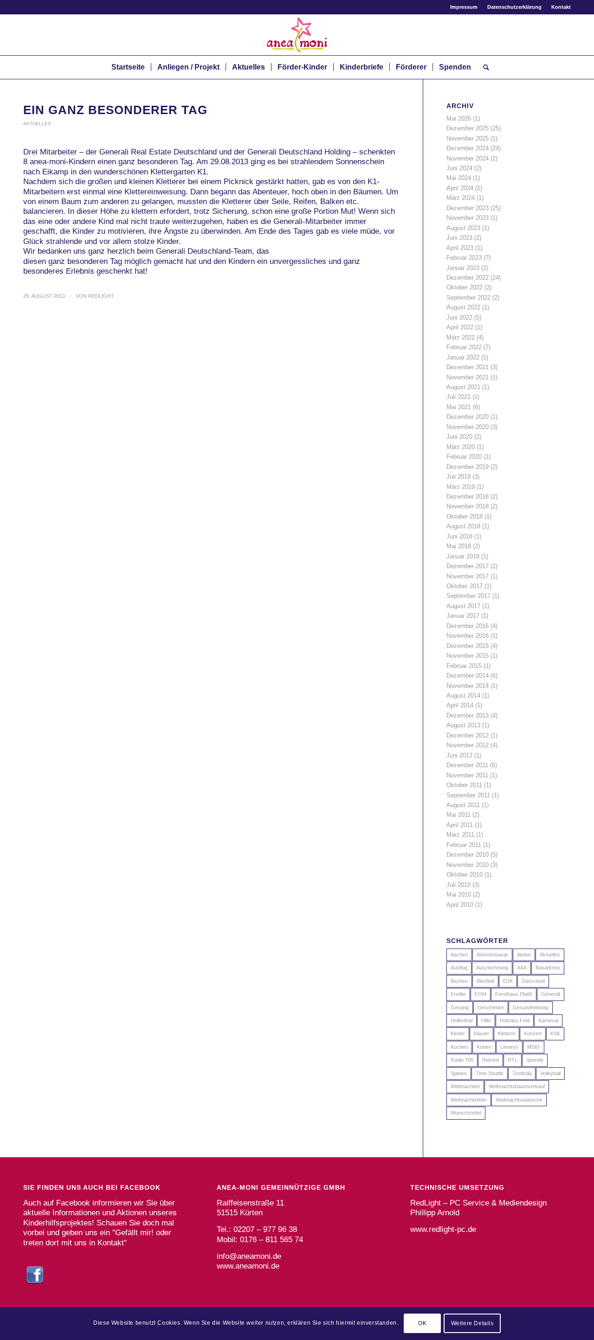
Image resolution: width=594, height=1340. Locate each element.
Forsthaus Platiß (513, 994)
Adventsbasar (492, 954)
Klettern (506, 1033)
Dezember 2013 (467, 715)
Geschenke (491, 1007)
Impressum (464, 7)
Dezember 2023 (467, 208)
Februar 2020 (464, 456)
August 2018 (463, 526)
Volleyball (550, 1073)
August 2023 (463, 227)
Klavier (481, 1033)
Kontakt (561, 7)
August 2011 (463, 804)
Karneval (548, 1020)
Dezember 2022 (467, 277)
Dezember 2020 (467, 416)
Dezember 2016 (467, 625)
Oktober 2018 (464, 516)
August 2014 (463, 695)
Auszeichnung (492, 967)
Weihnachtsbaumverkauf (517, 1086)
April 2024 (459, 188)
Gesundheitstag (531, 1007)
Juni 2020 (459, 436)
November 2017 (467, 576)
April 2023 (459, 247)
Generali (550, 994)
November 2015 (467, 655)
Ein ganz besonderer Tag (115, 110)
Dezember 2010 (467, 854)
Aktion (524, 954)
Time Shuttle (490, 1073)
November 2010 (467, 864)
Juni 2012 (459, 755)
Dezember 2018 (467, 496)
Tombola (521, 1073)
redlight (101, 296)
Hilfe (486, 1020)
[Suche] (483, 67)
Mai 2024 (458, 177)
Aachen (459, 954)
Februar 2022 (464, 347)
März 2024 (460, 197)
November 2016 (467, 635)
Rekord (490, 1060)
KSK (555, 1033)
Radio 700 (462, 1060)
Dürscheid (533, 981)
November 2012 (467, 745)
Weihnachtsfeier (469, 1100)
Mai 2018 (458, 546)
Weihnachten (465, 1086)
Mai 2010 (458, 894)
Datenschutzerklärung (514, 7)
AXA (522, 967)
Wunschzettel (466, 1113)
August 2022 (463, 307)
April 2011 (459, 824)
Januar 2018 (462, 556)
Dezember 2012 (467, 735)
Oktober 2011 (464, 785)
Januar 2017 (462, 615)
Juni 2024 (459, 168)
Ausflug (459, 967)
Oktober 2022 (464, 287)
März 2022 (460, 337)
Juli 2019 (458, 476)
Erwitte (458, 994)
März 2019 (460, 486)
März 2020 (460, 446)
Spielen (459, 1073)
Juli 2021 (458, 396)
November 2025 (467, 138)
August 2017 (463, 606)
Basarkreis (548, 967)
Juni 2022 (459, 317)
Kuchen (459, 1047)
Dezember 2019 (467, 466)
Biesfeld (485, 981)
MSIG (533, 1047)
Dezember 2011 (467, 765)
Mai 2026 (458, 118)
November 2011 (467, 775)
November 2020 (467, 426)
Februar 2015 (464, 665)
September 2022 (468, 297)
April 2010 (459, 904)
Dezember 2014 (467, 675)
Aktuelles (37, 123)
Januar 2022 (462, 357)
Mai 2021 (458, 407)
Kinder (458, 1033)
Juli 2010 (458, 884)
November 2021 (467, 377)
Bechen (459, 981)
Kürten (484, 1047)
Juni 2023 (459, 237)
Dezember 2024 (467, 148)
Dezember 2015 (467, 645)
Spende (534, 1060)
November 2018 (467, 506)
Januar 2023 (462, 267)
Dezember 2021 (467, 367)
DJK (508, 981)
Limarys (509, 1047)
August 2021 (463, 387)
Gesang (460, 1007)
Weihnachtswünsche (519, 1100)
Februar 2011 (463, 844)
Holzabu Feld (514, 1020)
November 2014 (467, 685)
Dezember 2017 (467, 566)
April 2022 (459, 327)
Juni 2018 (459, 536)
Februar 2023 (464, 257)
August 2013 (463, 725)
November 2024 (467, 158)
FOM (480, 994)
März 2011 (460, 834)
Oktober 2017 (464, 586)
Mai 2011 (458, 814)
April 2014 (459, 705)
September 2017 (468, 595)
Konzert (533, 1033)
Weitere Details (472, 1324)
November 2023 (467, 217)
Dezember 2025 (467, 128)
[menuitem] (464, 7)
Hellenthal (461, 1020)
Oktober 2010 (464, 874)
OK (422, 1324)
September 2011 (468, 795)
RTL (512, 1060)
